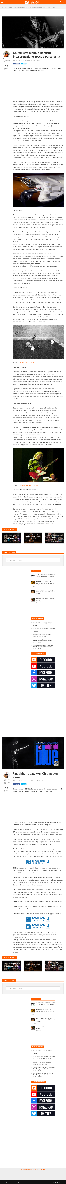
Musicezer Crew (15, 540)
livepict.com (23, 485)
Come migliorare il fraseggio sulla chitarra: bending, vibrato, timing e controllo (12, 536)
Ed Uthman (23, 362)
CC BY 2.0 (32, 362)
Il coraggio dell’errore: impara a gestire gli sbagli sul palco (33, 535)
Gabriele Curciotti (33, 540)
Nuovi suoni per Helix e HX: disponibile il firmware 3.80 (42, 635)
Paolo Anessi (6, 58)
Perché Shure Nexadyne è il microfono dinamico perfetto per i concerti (43, 623)
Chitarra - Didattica (16, 7)
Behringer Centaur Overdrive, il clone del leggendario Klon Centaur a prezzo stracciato (44, 640)
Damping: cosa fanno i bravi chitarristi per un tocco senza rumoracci (44, 630)
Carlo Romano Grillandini (6, 780)
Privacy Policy (29, 1182)
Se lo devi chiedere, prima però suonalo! (33, 1169)
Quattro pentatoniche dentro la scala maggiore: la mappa (54, 535)
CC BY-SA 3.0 (33, 485)
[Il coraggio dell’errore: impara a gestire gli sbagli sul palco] (33, 538)
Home (3, 7)
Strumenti (8, 7)
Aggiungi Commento (6, 69)
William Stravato (54, 541)
